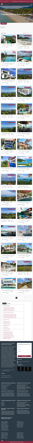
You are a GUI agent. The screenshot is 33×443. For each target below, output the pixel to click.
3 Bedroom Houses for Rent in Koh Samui (23, 412)
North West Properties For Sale (8, 335)
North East (2, 402)
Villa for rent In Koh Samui (21, 403)
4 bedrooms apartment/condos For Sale (9, 317)
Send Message (24, 356)
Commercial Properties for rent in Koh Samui (24, 405)
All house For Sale (6, 319)
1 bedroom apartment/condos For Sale (9, 314)
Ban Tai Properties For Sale (7, 333)
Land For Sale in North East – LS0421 (23, 80)
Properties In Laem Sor (20, 433)
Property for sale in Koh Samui (27, 35)
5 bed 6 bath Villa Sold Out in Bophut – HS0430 (9, 63)
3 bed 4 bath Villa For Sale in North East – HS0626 (9, 237)
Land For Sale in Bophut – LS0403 (7, 186)
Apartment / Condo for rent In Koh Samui (23, 404)
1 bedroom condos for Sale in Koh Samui (7, 392)
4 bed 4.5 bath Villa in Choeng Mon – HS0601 (8, 80)
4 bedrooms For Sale (6, 323)
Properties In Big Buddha (4, 422)
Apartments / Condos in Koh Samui (6, 384)
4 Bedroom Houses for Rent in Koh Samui (23, 413)
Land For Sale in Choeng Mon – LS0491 (7, 115)
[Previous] (8, 298)
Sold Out (14, 35)
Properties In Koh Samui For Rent (23, 400)
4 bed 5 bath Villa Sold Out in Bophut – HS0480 (9, 44)
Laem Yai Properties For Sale (8, 334)
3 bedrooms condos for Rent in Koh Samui (7, 413)
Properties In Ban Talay (4, 432)
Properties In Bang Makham (21, 422)
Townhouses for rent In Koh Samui (22, 402)
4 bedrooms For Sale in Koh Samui (8, 310)
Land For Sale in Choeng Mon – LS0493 (7, 220)
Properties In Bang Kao (4, 433)
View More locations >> (7, 338)
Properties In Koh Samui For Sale (23, 383)
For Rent (8, 303)
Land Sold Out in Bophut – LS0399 (7, 202)
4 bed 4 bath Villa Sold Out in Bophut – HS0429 (25, 290)
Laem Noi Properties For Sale (8, 336)
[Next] (23, 298)
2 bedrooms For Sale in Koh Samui (8, 308)
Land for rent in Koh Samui (21, 406)
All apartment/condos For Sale (8, 312)
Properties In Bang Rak (4, 421)
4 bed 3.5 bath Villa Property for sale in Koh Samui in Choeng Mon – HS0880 (13, 168)
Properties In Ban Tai (20, 421)
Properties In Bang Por (20, 423)
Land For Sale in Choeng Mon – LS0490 (7, 98)
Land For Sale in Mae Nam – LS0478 (23, 272)
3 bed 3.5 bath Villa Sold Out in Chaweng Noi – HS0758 (10, 255)
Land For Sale (5, 327)
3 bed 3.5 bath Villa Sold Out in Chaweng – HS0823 (25, 237)
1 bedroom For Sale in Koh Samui (8, 307)
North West (2, 403)
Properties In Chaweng (4, 424)
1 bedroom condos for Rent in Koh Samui (7, 411)
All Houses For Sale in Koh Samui (22, 392)
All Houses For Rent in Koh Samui (22, 410)
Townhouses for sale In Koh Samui (22, 384)
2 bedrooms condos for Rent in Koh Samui (7, 412)
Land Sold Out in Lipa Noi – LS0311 (23, 186)
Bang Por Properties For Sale (8, 331)
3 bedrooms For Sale (6, 322)
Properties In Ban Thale (20, 432)
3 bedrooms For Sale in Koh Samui (8, 309)
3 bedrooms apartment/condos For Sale (9, 316)
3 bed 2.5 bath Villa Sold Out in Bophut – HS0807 (9, 290)
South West (2, 405)
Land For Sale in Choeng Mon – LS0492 (7, 133)
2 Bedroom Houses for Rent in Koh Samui (23, 411)
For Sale (4, 303)
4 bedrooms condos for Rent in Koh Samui (7, 414)
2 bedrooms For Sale (6, 321)
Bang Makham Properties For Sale (9, 337)
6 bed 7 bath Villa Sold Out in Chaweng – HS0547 (9, 272)
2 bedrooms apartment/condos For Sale (9, 315)
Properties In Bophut (4, 423)
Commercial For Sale (6, 328)
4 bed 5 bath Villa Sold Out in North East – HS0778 (25, 168)
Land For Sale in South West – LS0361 (23, 46)
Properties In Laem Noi (20, 424)
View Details (3, 23)
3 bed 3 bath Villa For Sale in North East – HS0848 (25, 202)
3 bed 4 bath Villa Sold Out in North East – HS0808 (9, 150)
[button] (31, 4)
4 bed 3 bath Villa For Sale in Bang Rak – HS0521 (25, 63)
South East (2, 404)
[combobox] (29, 33)
